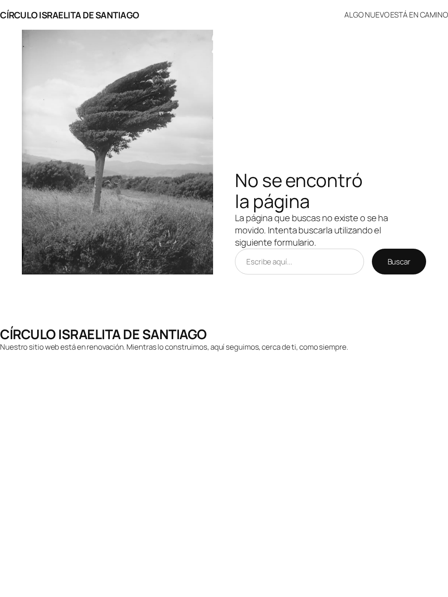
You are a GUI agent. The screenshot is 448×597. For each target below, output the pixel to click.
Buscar (399, 262)
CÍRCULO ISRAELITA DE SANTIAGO (69, 15)
